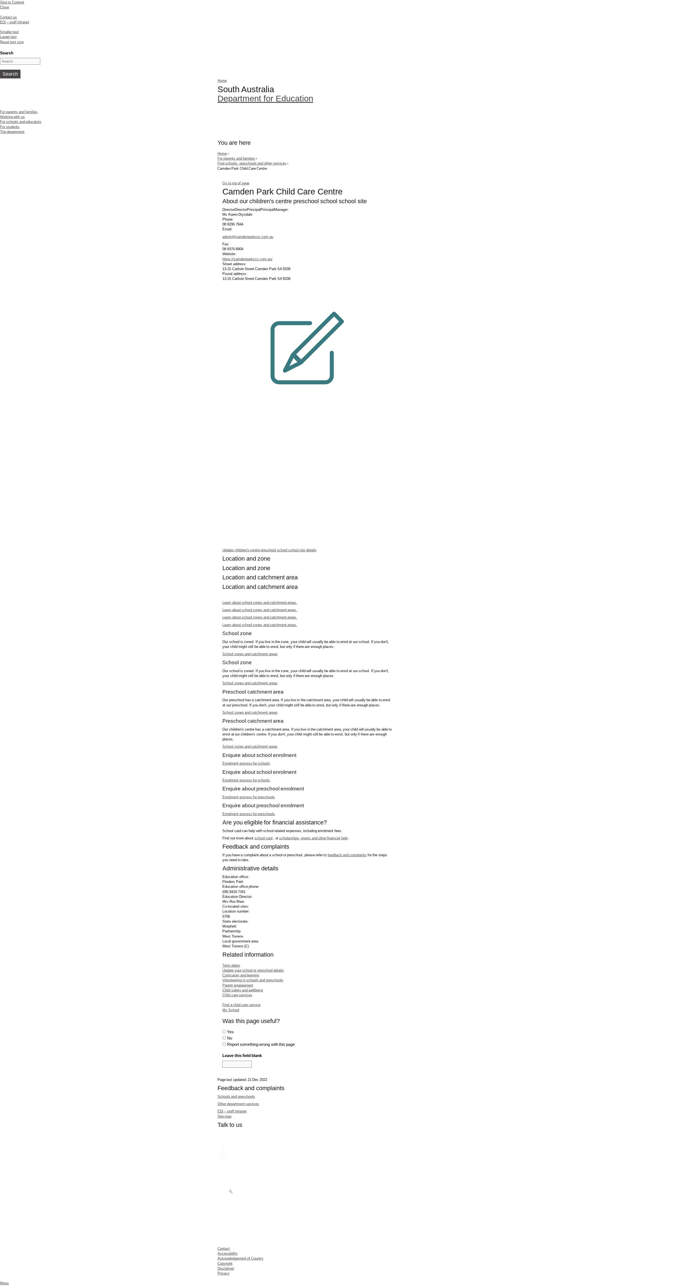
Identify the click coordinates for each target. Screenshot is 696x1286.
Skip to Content (12, 2)
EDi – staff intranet (14, 22)
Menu (4, 1283)
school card (263, 838)
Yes (230, 1032)
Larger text (8, 37)
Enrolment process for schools (246, 763)
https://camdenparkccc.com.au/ (247, 259)
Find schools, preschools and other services (251, 163)
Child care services (237, 995)
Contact (223, 1249)
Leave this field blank (242, 1055)
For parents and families (19, 112)
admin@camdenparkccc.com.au (247, 237)
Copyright (224, 1264)
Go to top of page (235, 183)
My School (230, 1010)
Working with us (12, 117)
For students (10, 127)
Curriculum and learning (240, 975)
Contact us (8, 17)
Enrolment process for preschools (248, 797)
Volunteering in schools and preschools (252, 980)
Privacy (223, 1273)
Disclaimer (225, 1268)
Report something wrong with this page (261, 1044)
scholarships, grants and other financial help (313, 838)
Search (6, 53)
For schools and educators (20, 122)
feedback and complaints (347, 855)
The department (12, 132)
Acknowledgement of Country (240, 1258)
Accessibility (227, 1253)
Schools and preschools (236, 1097)
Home (222, 81)
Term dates (231, 965)
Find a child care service (241, 1005)
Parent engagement (237, 985)
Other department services (238, 1104)
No (229, 1038)
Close (4, 7)
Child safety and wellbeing (242, 990)
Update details (269, 550)
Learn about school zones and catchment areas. (259, 603)
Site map (224, 1116)
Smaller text (9, 32)
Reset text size (12, 42)
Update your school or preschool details (253, 970)
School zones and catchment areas (249, 654)
